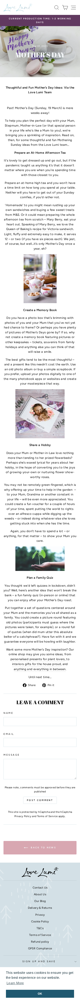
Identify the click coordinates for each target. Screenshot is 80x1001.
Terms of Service (47, 816)
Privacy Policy (22, 816)
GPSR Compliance (40, 948)
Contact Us (40, 887)
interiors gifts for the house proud (36, 664)
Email (8, 734)
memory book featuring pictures (47, 337)
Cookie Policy (40, 921)
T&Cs (40, 928)
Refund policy (40, 941)
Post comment (40, 800)
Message (11, 754)
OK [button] (40, 993)
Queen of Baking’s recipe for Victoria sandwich (39, 229)
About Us (40, 894)
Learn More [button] (15, 983)
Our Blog (40, 901)
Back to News (43, 847)
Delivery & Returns (40, 907)
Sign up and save (39, 961)
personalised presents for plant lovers (37, 659)
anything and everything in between (40, 669)
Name (8, 713)
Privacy (40, 914)
